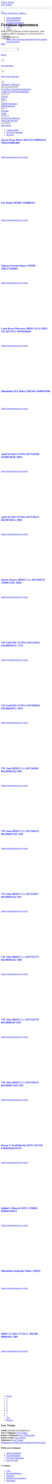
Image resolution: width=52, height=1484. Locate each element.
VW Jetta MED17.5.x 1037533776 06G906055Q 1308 (20, 958)
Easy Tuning (19, 13)
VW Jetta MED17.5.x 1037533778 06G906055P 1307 (20, 1021)
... (7, 1415)
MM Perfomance (8, 106)
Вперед (9, 1420)
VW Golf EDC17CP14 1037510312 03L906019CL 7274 (20, 644)
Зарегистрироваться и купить (14, 157)
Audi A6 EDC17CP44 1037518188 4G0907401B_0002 (20, 455)
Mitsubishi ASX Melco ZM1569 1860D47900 (25, 391)
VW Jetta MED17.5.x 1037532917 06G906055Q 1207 (20, 895)
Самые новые (12, 130)
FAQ (8, 27)
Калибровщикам (13, 1473)
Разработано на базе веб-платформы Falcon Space (23, 1442)
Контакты (10, 1480)
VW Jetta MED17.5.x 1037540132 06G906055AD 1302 (20, 1084)
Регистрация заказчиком (24, 39)
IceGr (3, 99)
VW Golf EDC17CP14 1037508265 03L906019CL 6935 (20, 707)
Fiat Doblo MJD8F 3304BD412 (18, 202)
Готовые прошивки (15, 1458)
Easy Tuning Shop (27, 1435)
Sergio (4, 113)
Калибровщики (13, 20)
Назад (9, 1396)
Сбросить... (15, 84)
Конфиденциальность (16, 1478)
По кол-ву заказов (14, 132)
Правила (10, 1476)
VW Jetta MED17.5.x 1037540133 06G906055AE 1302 (20, 832)
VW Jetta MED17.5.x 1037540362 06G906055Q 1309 (20, 770)
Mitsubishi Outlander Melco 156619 (20, 1271)
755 (8, 1418)
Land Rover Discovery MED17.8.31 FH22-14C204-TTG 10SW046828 (24, 330)
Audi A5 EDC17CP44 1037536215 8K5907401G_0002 (20, 518)
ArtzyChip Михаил (9, 120)
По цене (10, 135)
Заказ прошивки (13, 18)
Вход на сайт (12, 1460)
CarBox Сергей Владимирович (15, 91)
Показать (5, 84)
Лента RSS (6, 125)
